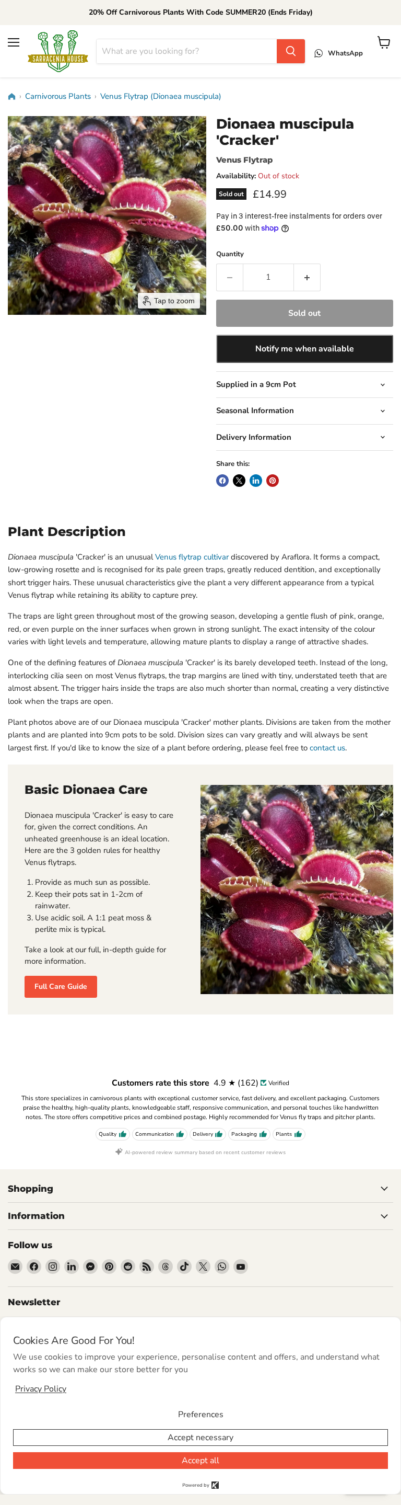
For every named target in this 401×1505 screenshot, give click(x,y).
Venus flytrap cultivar (192, 557)
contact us (327, 748)
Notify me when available (304, 349)
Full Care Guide (60, 986)
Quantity (230, 254)
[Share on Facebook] (222, 480)
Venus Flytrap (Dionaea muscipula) (160, 96)
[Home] (12, 97)
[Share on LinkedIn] (256, 480)
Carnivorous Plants (58, 96)
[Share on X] (239, 480)
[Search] (291, 51)
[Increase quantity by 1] (307, 277)
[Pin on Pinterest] (272, 480)
